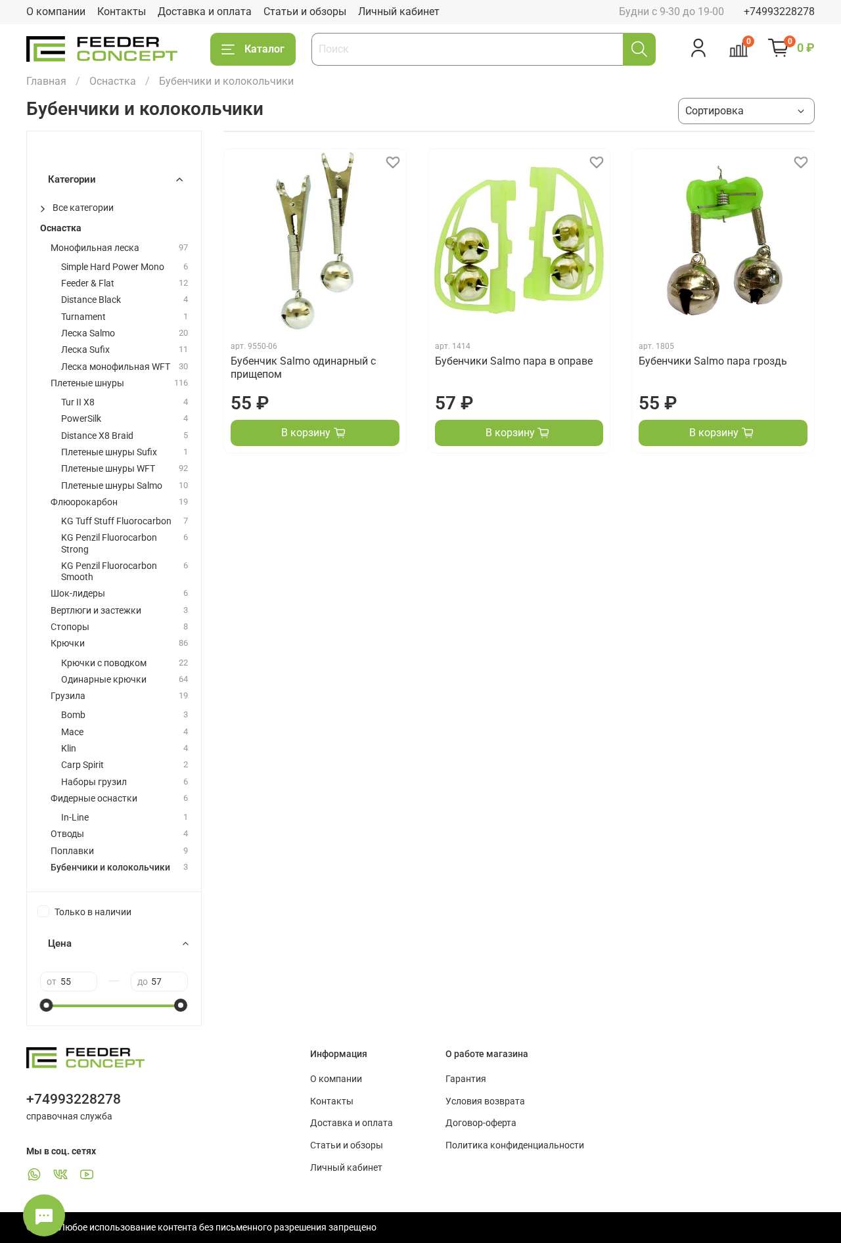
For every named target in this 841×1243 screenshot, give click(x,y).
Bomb (73, 715)
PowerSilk (81, 418)
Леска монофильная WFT (115, 367)
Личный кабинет (399, 11)
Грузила (68, 696)
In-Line (75, 817)
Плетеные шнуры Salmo (111, 485)
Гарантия (465, 1079)
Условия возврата (485, 1101)
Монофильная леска (95, 248)
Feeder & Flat (87, 283)
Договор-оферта (480, 1123)
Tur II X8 (78, 402)
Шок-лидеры (78, 593)
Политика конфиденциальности (514, 1145)
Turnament (83, 317)
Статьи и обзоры (304, 11)
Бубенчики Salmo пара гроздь (713, 361)
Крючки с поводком (104, 663)
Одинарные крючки (104, 679)
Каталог (264, 49)
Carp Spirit (82, 765)
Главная (46, 81)
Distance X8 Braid (97, 435)
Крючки (68, 643)
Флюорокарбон (84, 502)
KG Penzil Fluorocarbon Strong (109, 543)
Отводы (67, 834)
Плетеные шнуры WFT (108, 468)
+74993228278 (779, 11)
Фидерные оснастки (94, 798)
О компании (55, 11)
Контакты (121, 11)
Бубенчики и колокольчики (110, 867)
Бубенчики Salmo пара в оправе (514, 361)
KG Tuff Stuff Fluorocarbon (116, 521)
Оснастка (112, 81)
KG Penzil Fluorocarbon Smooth (109, 571)
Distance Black (91, 299)
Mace (72, 732)
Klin (68, 748)
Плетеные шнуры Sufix (109, 452)
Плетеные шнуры (87, 383)
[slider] (47, 1005)
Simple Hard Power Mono (112, 267)
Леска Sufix (85, 349)
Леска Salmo (88, 333)
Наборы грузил (94, 782)
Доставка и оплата (205, 11)
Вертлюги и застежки (96, 610)
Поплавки (72, 851)
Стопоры (70, 627)
